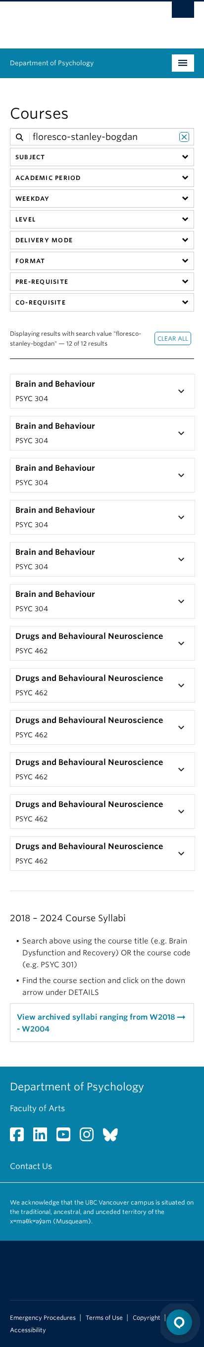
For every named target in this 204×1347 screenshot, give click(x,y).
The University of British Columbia (74, 20)
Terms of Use (104, 1317)
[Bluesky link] (114, 1137)
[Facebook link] (20, 1137)
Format (30, 261)
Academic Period (48, 177)
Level (25, 219)
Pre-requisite (41, 281)
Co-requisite (40, 302)
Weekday (32, 198)
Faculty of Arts (37, 1108)
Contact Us (31, 1166)
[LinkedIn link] (43, 1137)
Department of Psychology (52, 63)
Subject (30, 157)
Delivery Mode (44, 240)
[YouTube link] (67, 1137)
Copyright (146, 1317)
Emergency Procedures (43, 1317)
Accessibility (28, 1330)
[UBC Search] (183, 12)
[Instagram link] (90, 1137)
